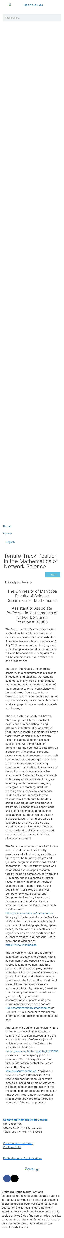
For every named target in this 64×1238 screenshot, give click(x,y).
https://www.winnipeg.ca (21, 944)
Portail (7, 526)
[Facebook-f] (7, 1178)
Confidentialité (12, 1147)
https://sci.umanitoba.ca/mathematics (29, 913)
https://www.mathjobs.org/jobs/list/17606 (32, 1051)
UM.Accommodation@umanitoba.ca (27, 1007)
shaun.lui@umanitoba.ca (20, 1071)
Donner (7, 533)
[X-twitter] (15, 1178)
